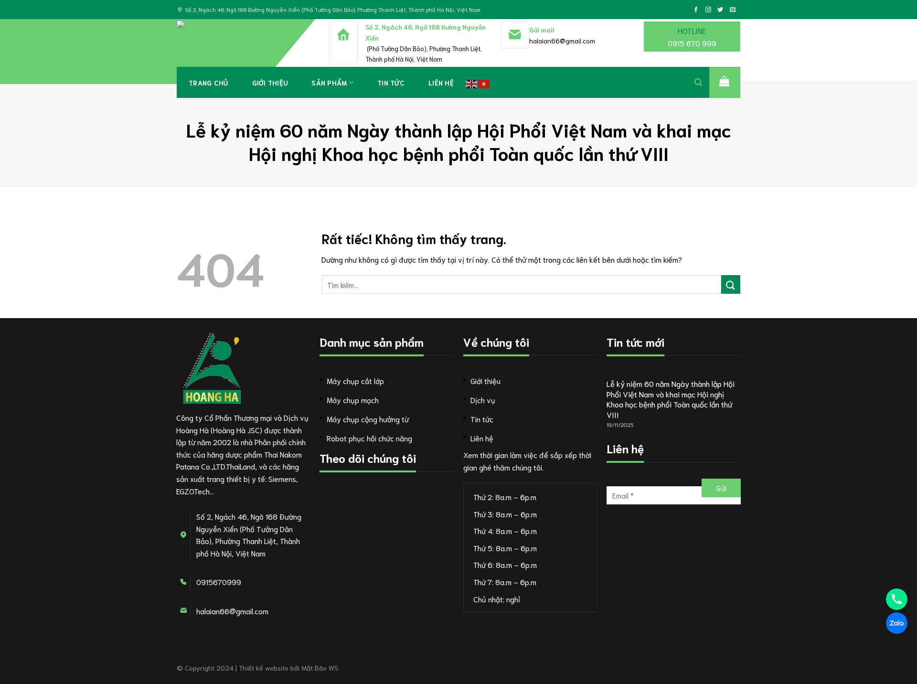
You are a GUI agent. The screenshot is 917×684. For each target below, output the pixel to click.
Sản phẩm (329, 82)
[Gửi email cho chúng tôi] (733, 10)
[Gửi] (730, 284)
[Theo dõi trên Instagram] (708, 10)
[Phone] (896, 599)
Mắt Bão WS (320, 667)
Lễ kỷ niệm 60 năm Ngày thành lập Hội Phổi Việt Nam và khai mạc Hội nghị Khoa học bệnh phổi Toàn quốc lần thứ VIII (671, 398)
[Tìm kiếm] (698, 82)
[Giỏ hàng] (724, 82)
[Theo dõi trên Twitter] (720, 10)
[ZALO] (896, 623)
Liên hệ (441, 82)
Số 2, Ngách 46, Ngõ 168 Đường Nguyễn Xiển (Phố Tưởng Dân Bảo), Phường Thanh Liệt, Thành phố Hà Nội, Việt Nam (332, 9)
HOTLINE (692, 36)
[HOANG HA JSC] (217, 43)
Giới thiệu (270, 82)
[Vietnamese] (484, 82)
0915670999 (218, 582)
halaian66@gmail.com (562, 40)
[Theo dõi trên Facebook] (696, 10)
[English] (472, 82)
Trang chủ (208, 82)
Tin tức (391, 82)
